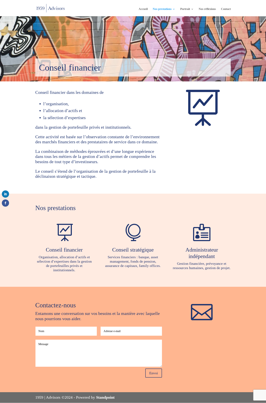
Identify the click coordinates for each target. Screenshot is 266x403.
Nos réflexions (207, 9)
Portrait (185, 9)
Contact (226, 9)
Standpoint (105, 397)
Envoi (153, 373)
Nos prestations (162, 9)
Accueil (143, 9)
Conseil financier (64, 250)
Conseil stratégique (133, 250)
